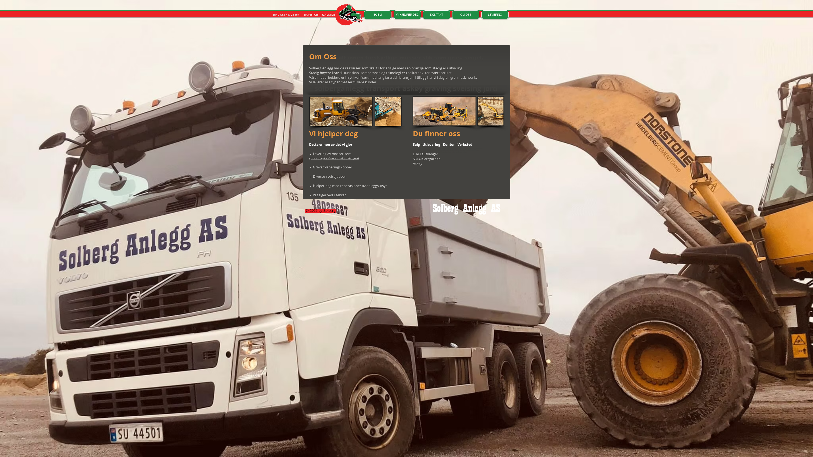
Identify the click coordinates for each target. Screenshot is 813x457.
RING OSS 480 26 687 (286, 14)
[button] (407, 14)
